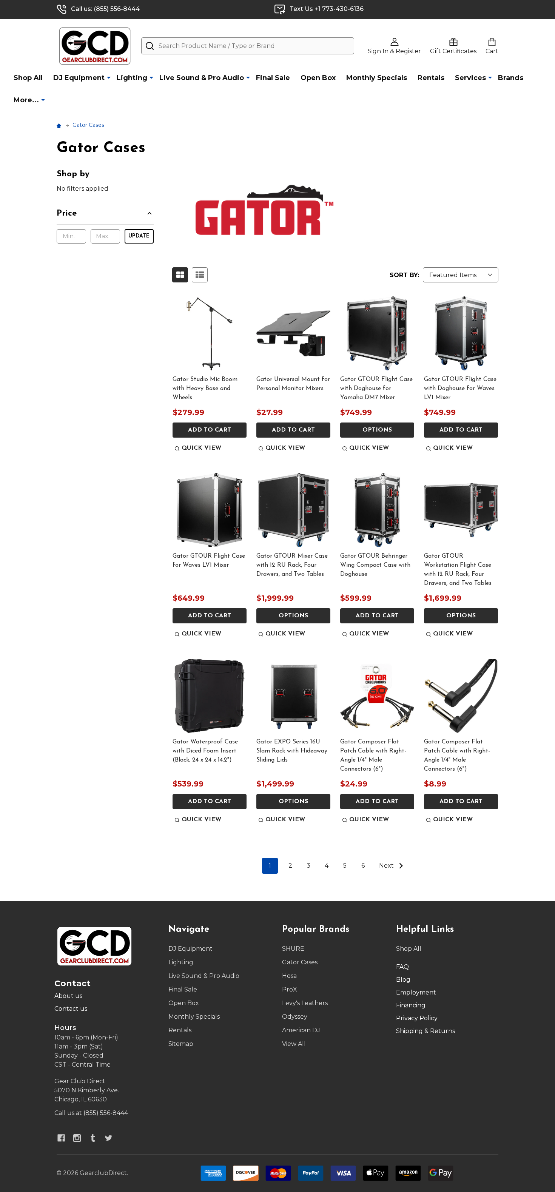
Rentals (431, 78)
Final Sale (273, 78)
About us (68, 995)
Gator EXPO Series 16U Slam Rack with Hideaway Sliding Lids (291, 751)
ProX (289, 989)
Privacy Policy (417, 1018)
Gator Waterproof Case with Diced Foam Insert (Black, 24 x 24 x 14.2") (205, 751)
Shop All (28, 78)
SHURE (293, 948)
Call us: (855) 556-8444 (105, 8)
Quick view (201, 448)
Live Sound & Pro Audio (201, 78)
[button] (105, 216)
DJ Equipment (79, 78)
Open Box (318, 78)
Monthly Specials (376, 78)
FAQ (402, 966)
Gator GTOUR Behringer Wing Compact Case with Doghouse (375, 565)
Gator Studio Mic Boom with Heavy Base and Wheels (205, 388)
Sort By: (404, 275)
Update (139, 236)
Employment (416, 992)
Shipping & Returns (425, 1031)
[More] (109, 77)
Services (470, 78)
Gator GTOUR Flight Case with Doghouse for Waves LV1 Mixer (460, 388)
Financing (411, 1005)
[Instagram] (77, 1138)
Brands (510, 78)
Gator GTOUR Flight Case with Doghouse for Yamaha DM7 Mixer (376, 388)
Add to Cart (209, 430)
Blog (403, 979)
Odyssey (294, 1016)
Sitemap (180, 1043)
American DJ (301, 1030)
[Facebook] (61, 1138)
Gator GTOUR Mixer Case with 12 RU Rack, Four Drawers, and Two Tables (292, 565)
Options (377, 430)
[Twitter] (109, 1138)
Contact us (70, 1008)
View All (294, 1043)
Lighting (132, 78)
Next (387, 865)
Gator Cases (300, 962)
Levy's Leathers (305, 1003)
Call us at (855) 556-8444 (91, 1112)
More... (26, 100)
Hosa (289, 975)
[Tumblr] (93, 1138)
